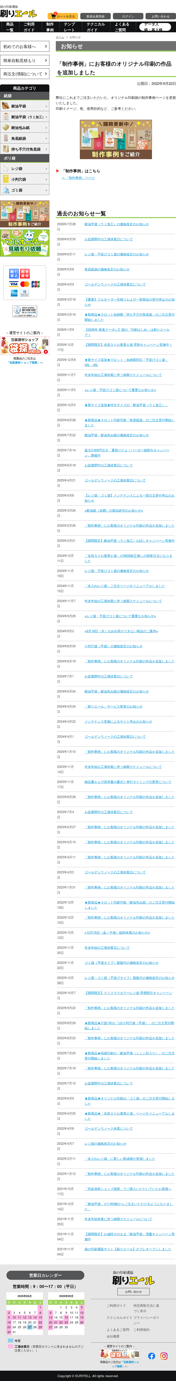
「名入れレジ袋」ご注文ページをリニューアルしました (125, 585)
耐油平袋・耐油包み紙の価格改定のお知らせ (117, 435)
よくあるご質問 (122, 27)
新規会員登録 (95, 16)
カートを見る (65, 15)
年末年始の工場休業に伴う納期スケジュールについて (123, 374)
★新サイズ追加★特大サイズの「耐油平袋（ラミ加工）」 (126, 404)
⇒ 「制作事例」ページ (78, 177)
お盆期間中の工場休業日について (109, 239)
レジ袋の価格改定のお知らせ (105, 1143)
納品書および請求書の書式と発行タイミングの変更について (128, 781)
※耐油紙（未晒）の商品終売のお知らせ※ (114, 510)
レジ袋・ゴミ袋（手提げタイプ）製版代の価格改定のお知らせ (130, 977)
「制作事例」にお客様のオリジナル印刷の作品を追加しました (130, 525)
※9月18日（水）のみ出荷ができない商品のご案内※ (121, 631)
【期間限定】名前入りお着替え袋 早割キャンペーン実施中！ (128, 344)
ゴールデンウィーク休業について (109, 1128)
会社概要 (113, 1336)
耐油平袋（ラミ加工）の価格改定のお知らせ (117, 224)
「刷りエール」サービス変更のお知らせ (114, 706)
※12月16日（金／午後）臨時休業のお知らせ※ (117, 932)
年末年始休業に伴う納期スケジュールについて (118, 1218)
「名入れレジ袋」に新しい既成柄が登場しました (120, 1158)
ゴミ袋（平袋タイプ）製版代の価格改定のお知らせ (122, 962)
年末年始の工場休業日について (107, 947)
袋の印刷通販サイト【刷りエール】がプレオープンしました (128, 1249)
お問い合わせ (161, 16)
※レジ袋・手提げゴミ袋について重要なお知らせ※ (120, 389)
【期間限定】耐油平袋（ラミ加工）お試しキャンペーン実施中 (130, 540)
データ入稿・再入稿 (153, 27)
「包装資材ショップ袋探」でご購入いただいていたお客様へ (128, 1188)
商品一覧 (10, 27)
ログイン (128, 16)
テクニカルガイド (96, 27)
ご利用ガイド (29, 27)
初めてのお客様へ (19, 46)
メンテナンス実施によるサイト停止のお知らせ (118, 721)
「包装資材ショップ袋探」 (23, 362)
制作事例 (50, 27)
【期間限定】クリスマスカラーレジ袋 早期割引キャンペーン (128, 992)
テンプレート (69, 27)
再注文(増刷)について (22, 73)
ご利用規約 (142, 1329)
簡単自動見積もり (19, 60)
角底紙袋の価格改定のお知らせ (107, 269)
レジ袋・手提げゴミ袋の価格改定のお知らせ (117, 254)
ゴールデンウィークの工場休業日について (115, 284)
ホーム (60, 37)
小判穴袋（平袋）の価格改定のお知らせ (114, 646)
